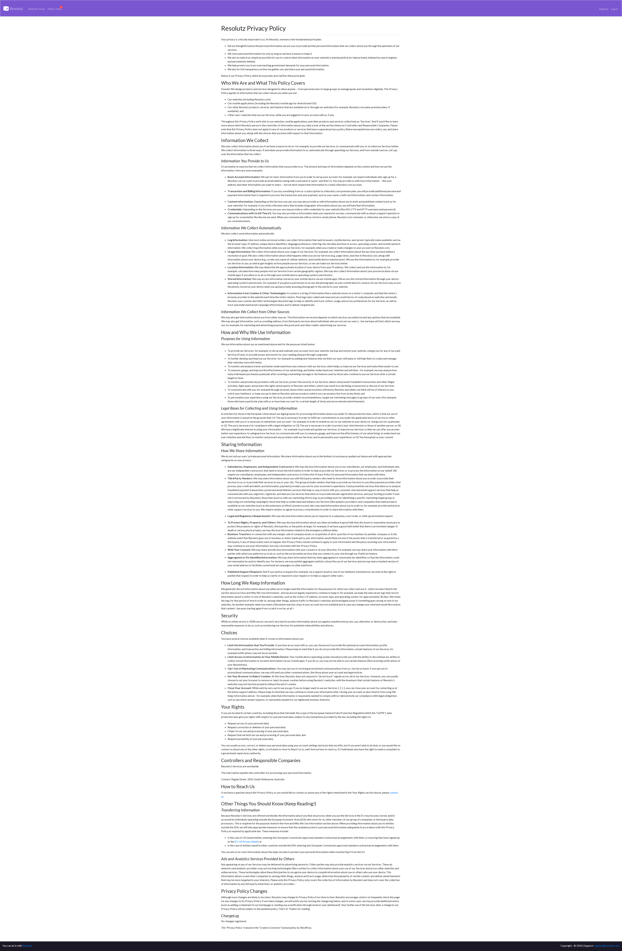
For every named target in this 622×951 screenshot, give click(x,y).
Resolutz (27, 945)
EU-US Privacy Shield (246, 841)
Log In (614, 8)
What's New (54, 8)
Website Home (36, 8)
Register (604, 8)
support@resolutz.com (607, 945)
